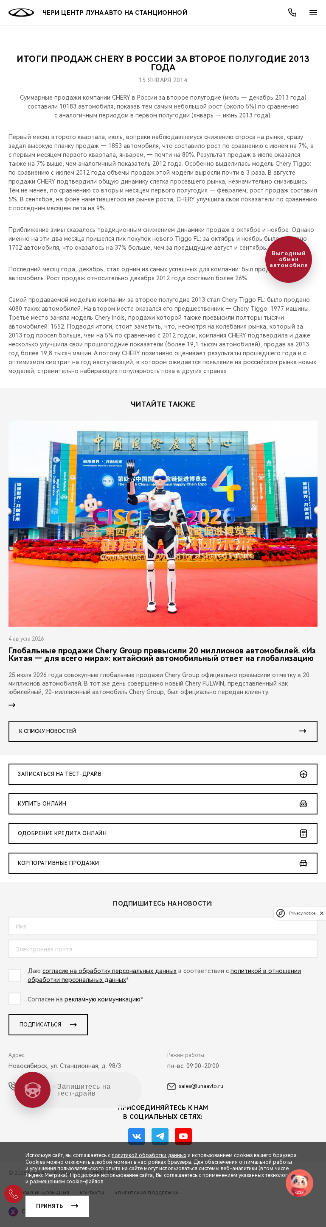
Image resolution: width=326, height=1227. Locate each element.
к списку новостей (47, 731)
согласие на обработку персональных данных (109, 971)
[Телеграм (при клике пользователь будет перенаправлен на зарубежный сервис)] (160, 1136)
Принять (49, 1206)
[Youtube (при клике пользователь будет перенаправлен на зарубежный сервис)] (183, 1136)
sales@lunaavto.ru (201, 1086)
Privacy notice (302, 913)
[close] (321, 913)
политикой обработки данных (149, 1155)
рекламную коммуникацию (103, 999)
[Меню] (313, 12)
